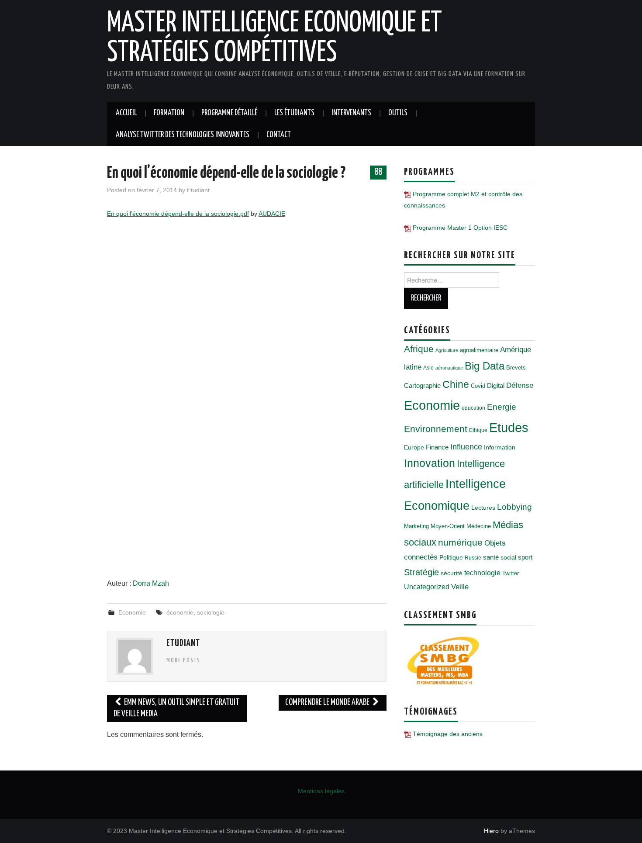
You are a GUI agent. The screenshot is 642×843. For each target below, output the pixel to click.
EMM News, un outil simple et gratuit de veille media (176, 708)
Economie (132, 612)
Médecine (478, 526)
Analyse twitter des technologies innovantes (182, 135)
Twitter (510, 573)
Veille (460, 586)
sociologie (210, 612)
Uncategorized (426, 587)
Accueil (126, 113)
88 (378, 172)
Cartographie (422, 385)
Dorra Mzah (151, 583)
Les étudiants (294, 113)
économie (179, 612)
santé (491, 557)
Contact (278, 135)
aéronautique (449, 367)
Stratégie (421, 572)
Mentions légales (321, 791)
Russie (473, 558)
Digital (495, 385)
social (508, 557)
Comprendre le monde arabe (328, 702)
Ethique (478, 430)
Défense (519, 385)
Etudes (508, 428)
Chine (455, 384)
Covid (478, 386)
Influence (466, 446)
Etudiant (198, 190)
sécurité (452, 573)
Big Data (484, 366)
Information (499, 447)
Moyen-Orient (448, 526)
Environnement (435, 429)
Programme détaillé (229, 113)
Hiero (491, 830)
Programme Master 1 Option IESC (460, 227)
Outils (397, 113)
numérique (460, 542)
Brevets (516, 367)
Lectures (483, 507)
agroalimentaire (479, 350)
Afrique (419, 349)
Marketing (416, 526)
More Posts (183, 660)
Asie (428, 368)
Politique (451, 557)
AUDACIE (272, 213)
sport (525, 557)
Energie (501, 406)
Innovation (429, 463)
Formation (169, 113)
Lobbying (514, 506)
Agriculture (446, 350)
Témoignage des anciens (448, 733)
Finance (437, 447)
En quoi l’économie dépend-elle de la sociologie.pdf (178, 213)
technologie (482, 573)
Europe (414, 447)
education (473, 408)
